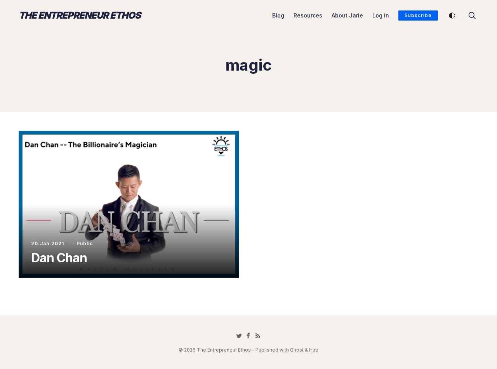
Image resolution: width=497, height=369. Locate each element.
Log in (380, 15)
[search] (472, 15)
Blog (278, 15)
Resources (308, 15)
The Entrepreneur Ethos (80, 15)
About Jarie (347, 15)
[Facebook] (248, 335)
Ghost (297, 350)
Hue (313, 350)
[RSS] (257, 335)
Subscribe (418, 15)
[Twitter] (239, 335)
